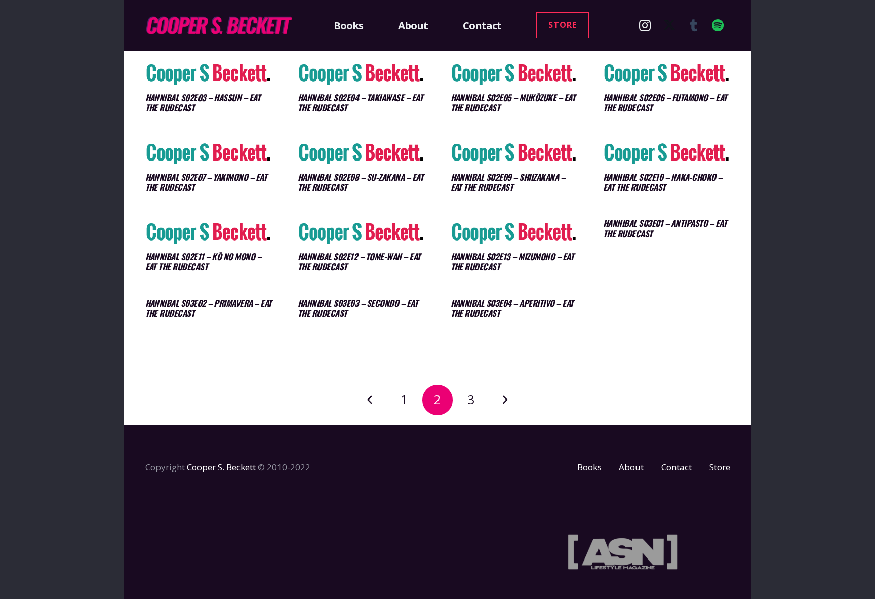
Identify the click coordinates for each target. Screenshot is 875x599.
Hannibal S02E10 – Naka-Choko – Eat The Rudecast (662, 182)
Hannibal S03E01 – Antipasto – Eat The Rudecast (665, 228)
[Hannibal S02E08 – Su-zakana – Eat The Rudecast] (361, 153)
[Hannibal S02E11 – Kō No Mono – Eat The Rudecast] (208, 232)
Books (589, 467)
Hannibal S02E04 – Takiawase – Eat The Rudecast (360, 102)
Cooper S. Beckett (221, 467)
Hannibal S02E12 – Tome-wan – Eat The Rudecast (359, 261)
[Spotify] (718, 25)
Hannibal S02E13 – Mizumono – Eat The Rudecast (512, 261)
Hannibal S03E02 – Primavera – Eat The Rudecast (208, 308)
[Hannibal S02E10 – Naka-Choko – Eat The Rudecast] (666, 153)
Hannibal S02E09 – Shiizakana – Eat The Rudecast (508, 182)
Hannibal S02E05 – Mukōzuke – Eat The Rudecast (513, 102)
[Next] (505, 400)
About (631, 467)
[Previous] (370, 400)
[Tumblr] (694, 25)
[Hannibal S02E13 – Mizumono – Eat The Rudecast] (514, 232)
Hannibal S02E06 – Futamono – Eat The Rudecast (665, 102)
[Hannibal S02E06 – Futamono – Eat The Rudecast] (666, 73)
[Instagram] (645, 25)
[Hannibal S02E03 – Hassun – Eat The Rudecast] (208, 73)
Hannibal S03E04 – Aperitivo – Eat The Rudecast (512, 308)
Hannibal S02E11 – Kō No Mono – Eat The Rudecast (203, 261)
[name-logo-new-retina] (218, 25)
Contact (676, 467)
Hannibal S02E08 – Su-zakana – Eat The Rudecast (360, 182)
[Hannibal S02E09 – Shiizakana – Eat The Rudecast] (514, 153)
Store (719, 467)
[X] (669, 25)
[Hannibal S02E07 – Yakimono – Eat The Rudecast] (208, 153)
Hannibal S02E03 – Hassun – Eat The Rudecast (203, 102)
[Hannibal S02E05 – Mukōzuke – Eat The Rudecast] (514, 73)
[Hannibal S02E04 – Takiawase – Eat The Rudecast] (361, 73)
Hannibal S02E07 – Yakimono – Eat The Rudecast (206, 182)
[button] (369, 25)
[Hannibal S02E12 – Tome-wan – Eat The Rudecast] (361, 232)
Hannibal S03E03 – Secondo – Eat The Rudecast (358, 308)
